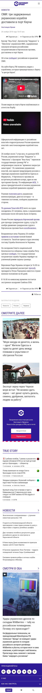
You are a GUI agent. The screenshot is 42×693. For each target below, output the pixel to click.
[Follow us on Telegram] (24, 672)
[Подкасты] (34, 672)
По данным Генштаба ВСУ (12, 208)
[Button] (11, 36)
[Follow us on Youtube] (14, 672)
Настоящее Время (8, 27)
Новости (5, 10)
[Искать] (33, 690)
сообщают (13, 58)
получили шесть (16, 194)
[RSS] (29, 672)
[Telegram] (21, 690)
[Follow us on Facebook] (3, 672)
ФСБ (34, 182)
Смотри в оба (12, 568)
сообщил (12, 254)
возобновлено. (30, 228)
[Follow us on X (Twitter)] (8, 672)
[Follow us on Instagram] (19, 672)
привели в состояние (10, 236)
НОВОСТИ (9, 510)
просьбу (32, 268)
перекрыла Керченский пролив (27, 219)
